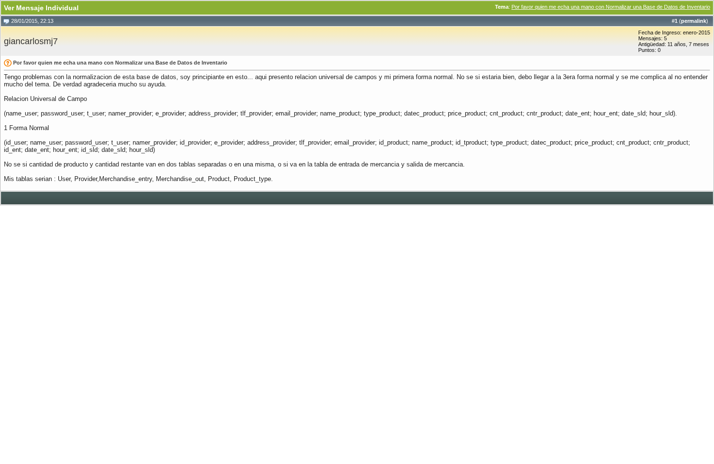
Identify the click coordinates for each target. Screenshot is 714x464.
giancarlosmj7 (31, 41)
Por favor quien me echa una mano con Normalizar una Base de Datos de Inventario (610, 7)
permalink (693, 21)
